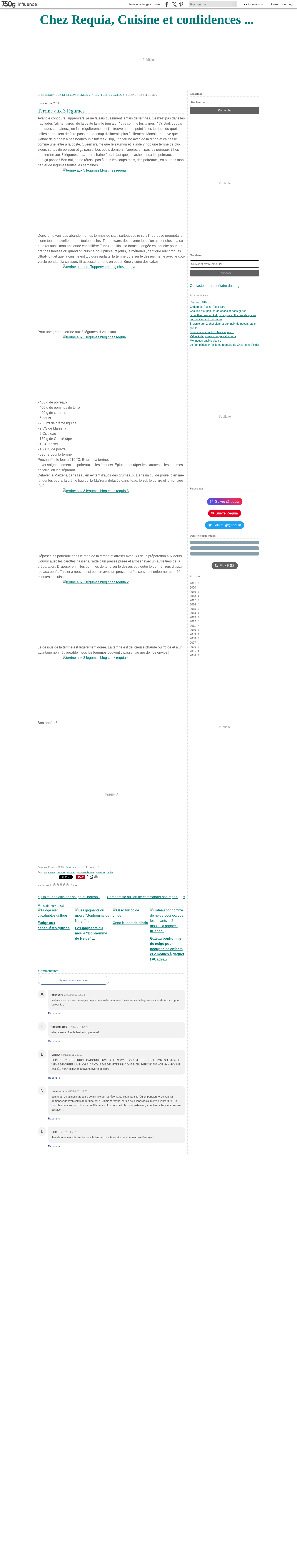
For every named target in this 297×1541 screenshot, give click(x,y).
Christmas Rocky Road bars (207, 306)
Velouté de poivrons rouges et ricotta (213, 336)
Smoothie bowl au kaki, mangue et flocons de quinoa (223, 315)
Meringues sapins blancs (205, 340)
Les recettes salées (108, 95)
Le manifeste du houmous (206, 319)
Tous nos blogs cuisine (144, 4)
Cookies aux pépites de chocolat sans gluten (218, 310)
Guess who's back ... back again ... (212, 332)
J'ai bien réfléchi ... (202, 302)
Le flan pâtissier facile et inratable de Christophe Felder (224, 344)
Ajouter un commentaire (73, 980)
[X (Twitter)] (174, 4)
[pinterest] (181, 4)
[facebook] (167, 4)
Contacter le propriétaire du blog (214, 286)
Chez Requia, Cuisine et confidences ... (64, 95)
